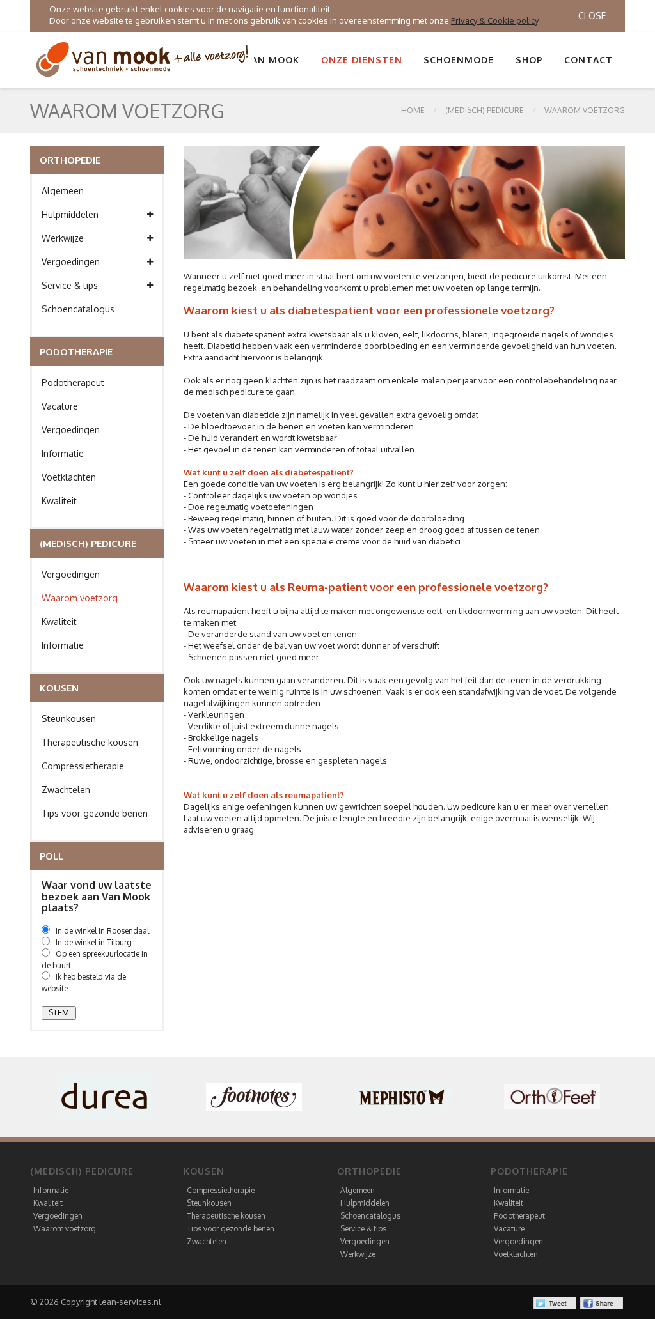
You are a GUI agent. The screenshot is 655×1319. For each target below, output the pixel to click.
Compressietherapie (83, 765)
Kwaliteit (59, 500)
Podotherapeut (73, 382)
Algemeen (63, 190)
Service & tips (70, 285)
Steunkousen (69, 718)
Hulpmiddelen (70, 214)
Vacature (60, 406)
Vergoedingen (71, 261)
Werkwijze (63, 238)
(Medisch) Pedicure (484, 110)
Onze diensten (361, 59)
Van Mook (272, 59)
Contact (588, 59)
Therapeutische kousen (90, 742)
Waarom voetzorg (584, 110)
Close (592, 15)
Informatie (63, 453)
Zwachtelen (66, 789)
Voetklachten (69, 477)
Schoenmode (458, 59)
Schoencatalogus (78, 309)
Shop (529, 59)
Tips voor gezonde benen (95, 813)
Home (413, 110)
